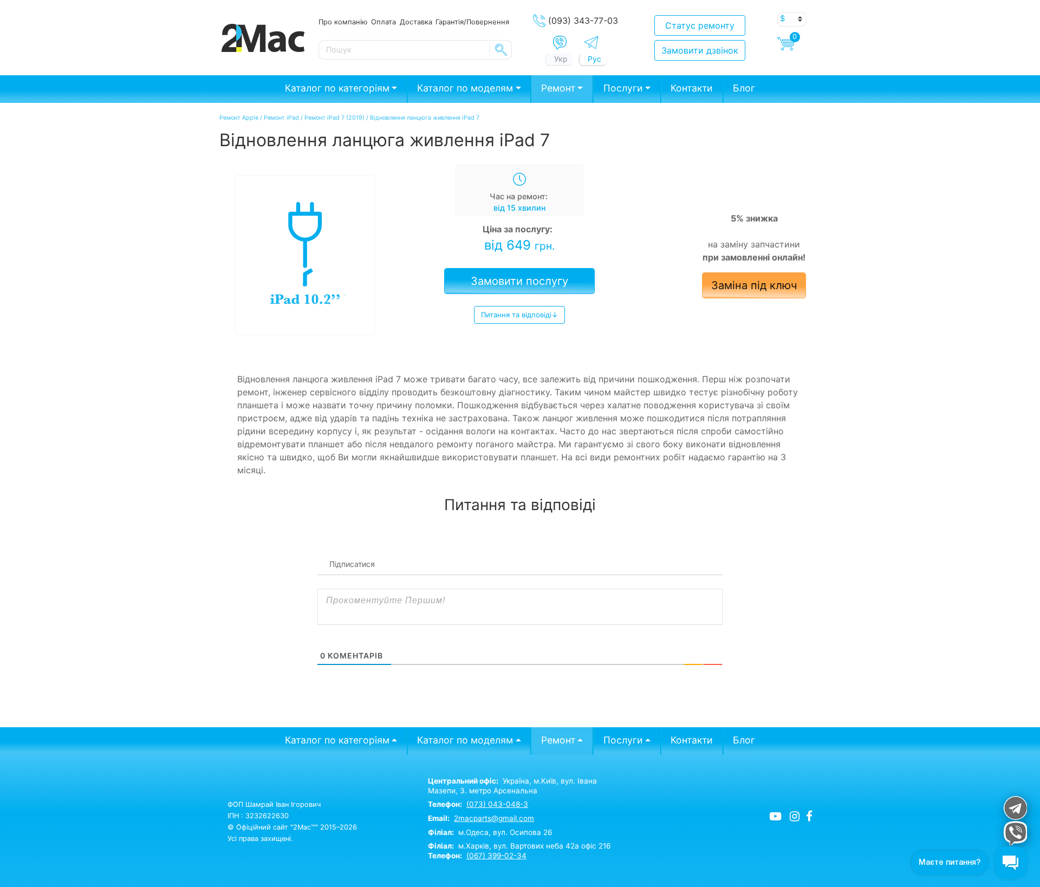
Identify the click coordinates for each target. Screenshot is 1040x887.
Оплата (383, 21)
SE (501, 50)
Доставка (416, 21)
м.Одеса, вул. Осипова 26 (490, 832)
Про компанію (342, 21)
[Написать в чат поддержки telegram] (1015, 807)
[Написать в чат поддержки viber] (1015, 833)
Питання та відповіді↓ (519, 314)
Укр (561, 58)
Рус (594, 58)
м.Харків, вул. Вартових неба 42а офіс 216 (519, 846)
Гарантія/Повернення (472, 21)
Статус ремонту (699, 25)
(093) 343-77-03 (583, 20)
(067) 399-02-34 (496, 855)
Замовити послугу (519, 281)
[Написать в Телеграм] (591, 42)
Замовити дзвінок (699, 50)
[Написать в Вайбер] (560, 43)
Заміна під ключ (754, 285)
